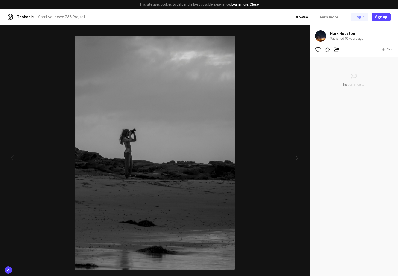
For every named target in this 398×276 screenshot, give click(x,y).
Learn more (239, 4)
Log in (360, 17)
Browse (301, 17)
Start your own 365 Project (61, 17)
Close (254, 4)
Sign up (381, 17)
